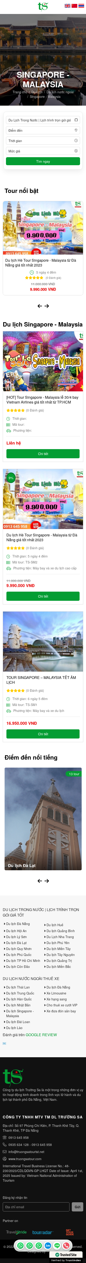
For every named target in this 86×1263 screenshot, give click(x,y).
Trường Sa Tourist (20, 1245)
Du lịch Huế (55, 925)
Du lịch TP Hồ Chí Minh (23, 960)
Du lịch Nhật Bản (18, 1005)
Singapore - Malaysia (45, 96)
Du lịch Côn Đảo (18, 966)
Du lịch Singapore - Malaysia (20, 1013)
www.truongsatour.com (25, 1158)
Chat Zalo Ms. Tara (48, 1245)
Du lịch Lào (14, 1027)
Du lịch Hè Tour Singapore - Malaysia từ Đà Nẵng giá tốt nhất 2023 (40, 262)
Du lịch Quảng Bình (61, 930)
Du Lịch (36, 92)
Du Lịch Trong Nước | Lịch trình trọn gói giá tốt (41, 912)
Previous (39, 305)
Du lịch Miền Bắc (59, 966)
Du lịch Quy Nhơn (19, 948)
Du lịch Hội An (16, 930)
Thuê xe (51, 978)
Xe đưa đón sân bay (61, 1011)
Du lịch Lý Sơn (16, 936)
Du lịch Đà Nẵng (18, 923)
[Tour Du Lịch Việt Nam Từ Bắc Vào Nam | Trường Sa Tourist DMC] (43, 7)
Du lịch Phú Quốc (18, 954)
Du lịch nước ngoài (60, 92)
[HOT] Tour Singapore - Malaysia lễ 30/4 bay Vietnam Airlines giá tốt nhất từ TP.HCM (42, 399)
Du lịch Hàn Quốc (19, 999)
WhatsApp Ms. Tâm (38, 1245)
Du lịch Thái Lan (18, 987)
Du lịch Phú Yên (58, 942)
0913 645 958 (18, 1137)
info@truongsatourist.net (26, 1151)
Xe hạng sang (57, 999)
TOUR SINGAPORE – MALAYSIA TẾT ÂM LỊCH (41, 680)
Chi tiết (43, 453)
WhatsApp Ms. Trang (29, 1245)
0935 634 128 (18, 1144)
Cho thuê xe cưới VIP (62, 1005)
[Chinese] (74, 6)
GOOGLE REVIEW (41, 1034)
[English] (67, 6)
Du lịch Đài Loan (18, 1021)
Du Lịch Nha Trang (60, 936)
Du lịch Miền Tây (59, 948)
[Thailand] (81, 6)
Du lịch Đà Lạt (16, 942)
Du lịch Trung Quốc (20, 993)
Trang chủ (20, 92)
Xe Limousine (56, 993)
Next (46, 305)
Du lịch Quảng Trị (59, 960)
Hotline (66, 1245)
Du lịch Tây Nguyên (61, 954)
